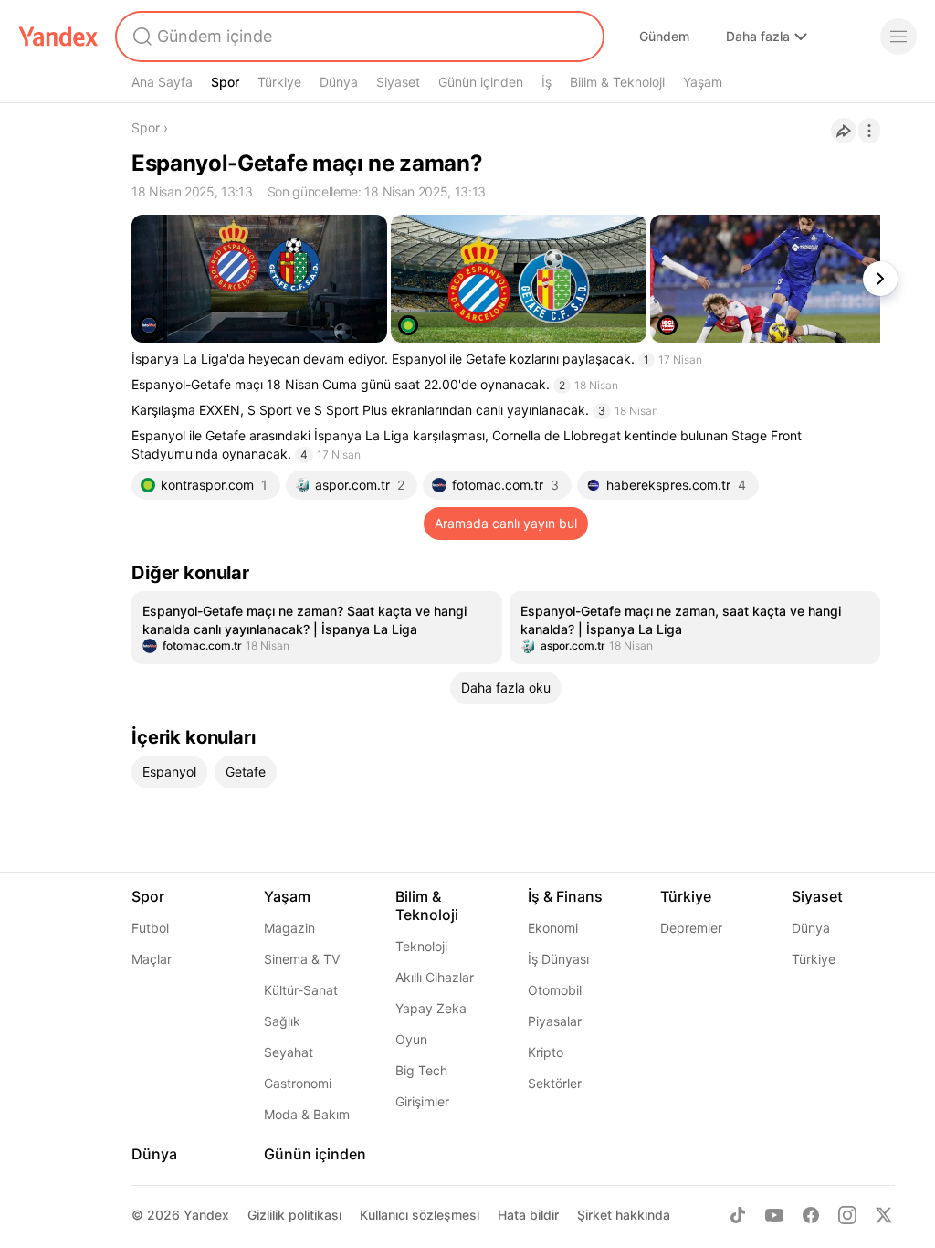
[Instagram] (847, 1215)
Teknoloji (421, 946)
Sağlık (282, 1021)
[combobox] (358, 36)
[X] (884, 1215)
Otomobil (555, 990)
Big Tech (421, 1070)
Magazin (289, 928)
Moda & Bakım (307, 1114)
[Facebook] (811, 1215)
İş (546, 82)
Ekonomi (553, 928)
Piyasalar (555, 1021)
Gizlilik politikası (294, 1214)
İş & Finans (565, 896)
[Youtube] (774, 1215)
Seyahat (288, 1052)
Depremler (691, 928)
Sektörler (555, 1083)
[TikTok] (738, 1215)
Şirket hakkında (623, 1214)
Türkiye (279, 82)
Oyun (411, 1039)
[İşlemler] (869, 130)
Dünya (339, 82)
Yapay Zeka (431, 1008)
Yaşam (702, 82)
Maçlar (151, 959)
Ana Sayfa (162, 82)
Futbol (150, 928)
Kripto (545, 1052)
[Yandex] (58, 36)
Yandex (206, 1214)
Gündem (664, 36)
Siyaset (398, 82)
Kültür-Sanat (301, 990)
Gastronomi (297, 1083)
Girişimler (422, 1101)
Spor (225, 82)
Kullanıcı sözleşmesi (419, 1214)
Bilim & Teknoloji (617, 82)
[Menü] (898, 36)
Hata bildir (528, 1214)
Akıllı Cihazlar (434, 977)
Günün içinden (480, 82)
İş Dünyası (558, 959)
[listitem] (316, 627)
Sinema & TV (302, 959)
